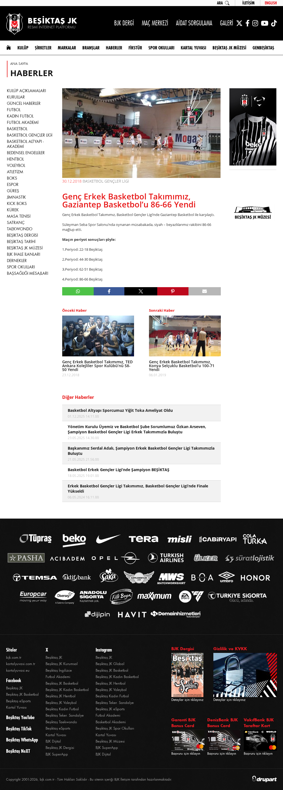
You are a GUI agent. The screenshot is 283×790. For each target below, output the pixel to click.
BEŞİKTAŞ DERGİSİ (22, 235)
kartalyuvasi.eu (18, 670)
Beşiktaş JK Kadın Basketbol (67, 689)
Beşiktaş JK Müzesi (110, 741)
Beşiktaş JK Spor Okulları (115, 728)
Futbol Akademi (58, 676)
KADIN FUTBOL (20, 116)
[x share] (140, 291)
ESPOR (13, 184)
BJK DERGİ (124, 23)
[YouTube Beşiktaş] (264, 23)
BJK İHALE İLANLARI (23, 254)
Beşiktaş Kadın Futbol (62, 709)
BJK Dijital (53, 741)
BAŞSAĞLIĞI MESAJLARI (27, 273)
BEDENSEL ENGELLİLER (26, 152)
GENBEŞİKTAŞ (263, 47)
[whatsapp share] (78, 291)
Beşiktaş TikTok (19, 729)
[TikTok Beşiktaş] (274, 23)
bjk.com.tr (13, 657)
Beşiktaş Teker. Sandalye (65, 715)
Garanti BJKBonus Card (183, 722)
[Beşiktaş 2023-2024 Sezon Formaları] (252, 249)
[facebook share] (109, 291)
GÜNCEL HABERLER (24, 103)
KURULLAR (16, 97)
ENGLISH (271, 3)
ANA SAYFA (19, 64)
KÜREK (13, 209)
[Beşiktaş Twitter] (239, 23)
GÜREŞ (13, 190)
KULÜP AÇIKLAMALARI (26, 90)
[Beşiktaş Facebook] (247, 23)
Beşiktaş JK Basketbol (22, 694)
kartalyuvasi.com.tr (20, 663)
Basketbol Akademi (111, 722)
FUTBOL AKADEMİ (22, 122)
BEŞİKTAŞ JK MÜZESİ (25, 247)
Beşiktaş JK (14, 688)
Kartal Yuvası (16, 707)
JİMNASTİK (16, 197)
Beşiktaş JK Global (110, 663)
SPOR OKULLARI (21, 267)
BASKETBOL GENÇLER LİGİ (29, 135)
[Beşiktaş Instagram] (255, 23)
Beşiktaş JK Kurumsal (62, 663)
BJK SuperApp (57, 754)
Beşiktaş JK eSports (110, 709)
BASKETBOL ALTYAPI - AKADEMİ (25, 144)
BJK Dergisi (182, 648)
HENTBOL (15, 159)
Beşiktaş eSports (18, 701)
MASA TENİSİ (18, 216)
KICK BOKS (17, 203)
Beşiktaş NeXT (18, 751)
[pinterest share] (172, 291)
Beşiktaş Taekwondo (61, 722)
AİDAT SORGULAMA (194, 23)
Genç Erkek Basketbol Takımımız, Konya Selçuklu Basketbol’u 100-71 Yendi (181, 366)
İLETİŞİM (248, 3)
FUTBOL (13, 109)
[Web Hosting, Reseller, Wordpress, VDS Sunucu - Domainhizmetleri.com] (174, 614)
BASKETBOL (17, 128)
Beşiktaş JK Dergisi (60, 747)
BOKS (12, 178)
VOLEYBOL (16, 165)
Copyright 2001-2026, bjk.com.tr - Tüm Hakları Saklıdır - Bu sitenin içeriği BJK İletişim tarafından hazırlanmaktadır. (89, 779)
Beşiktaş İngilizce (59, 670)
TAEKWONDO (19, 228)
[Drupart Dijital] (264, 779)
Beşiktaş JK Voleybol (61, 702)
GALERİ (226, 23)
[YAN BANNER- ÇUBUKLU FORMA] (252, 127)
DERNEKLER (17, 260)
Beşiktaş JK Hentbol (60, 696)
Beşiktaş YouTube (20, 717)
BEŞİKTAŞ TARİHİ (21, 241)
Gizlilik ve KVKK (230, 648)
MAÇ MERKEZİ (155, 23)
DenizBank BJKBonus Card (222, 722)
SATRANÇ (16, 222)
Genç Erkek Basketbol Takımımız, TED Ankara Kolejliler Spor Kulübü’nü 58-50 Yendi (97, 366)
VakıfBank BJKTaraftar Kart (259, 722)
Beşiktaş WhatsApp (22, 740)
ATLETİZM (15, 171)
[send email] (204, 291)
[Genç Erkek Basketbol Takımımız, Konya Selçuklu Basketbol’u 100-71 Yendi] (185, 336)
